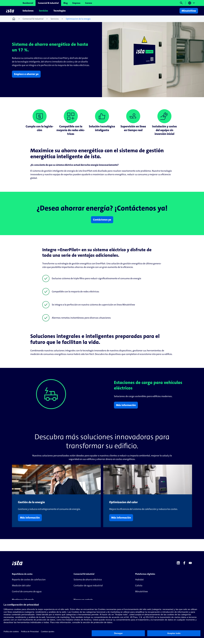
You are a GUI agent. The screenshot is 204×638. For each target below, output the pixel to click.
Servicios (43, 10)
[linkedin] (178, 563)
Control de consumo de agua (27, 591)
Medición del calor (21, 585)
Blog (65, 3)
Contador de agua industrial (88, 585)
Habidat (139, 579)
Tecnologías (59, 10)
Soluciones (28, 10)
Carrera (88, 3)
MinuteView (141, 591)
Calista (138, 585)
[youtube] (190, 563)
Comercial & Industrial (48, 3)
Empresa (76, 3)
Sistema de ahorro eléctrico (88, 579)
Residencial (28, 3)
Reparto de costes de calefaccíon (29, 579)
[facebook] (184, 563)
